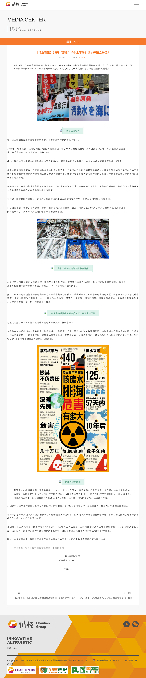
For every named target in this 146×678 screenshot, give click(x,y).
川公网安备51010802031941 (108, 660)
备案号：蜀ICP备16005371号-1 (75, 660)
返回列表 (81, 57)
